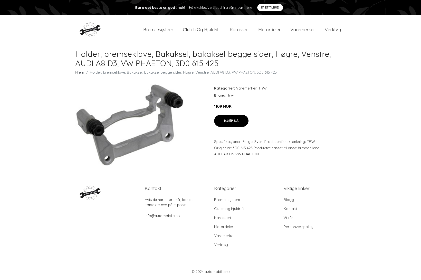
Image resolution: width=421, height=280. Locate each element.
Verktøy (333, 29)
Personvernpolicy (298, 226)
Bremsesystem (158, 29)
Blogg (289, 199)
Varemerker (302, 29)
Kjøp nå (231, 121)
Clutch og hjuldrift (201, 29)
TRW (262, 88)
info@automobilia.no (162, 215)
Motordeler (269, 29)
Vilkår (288, 217)
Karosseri (239, 29)
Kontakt (290, 208)
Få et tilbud (270, 7)
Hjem (79, 72)
